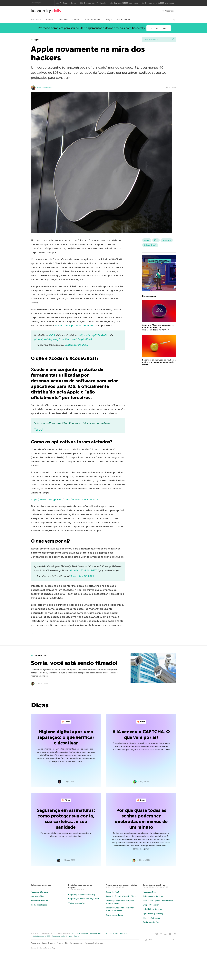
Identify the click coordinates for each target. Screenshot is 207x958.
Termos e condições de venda (62, 936)
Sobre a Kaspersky (48, 943)
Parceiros (60, 943)
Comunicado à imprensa (94, 943)
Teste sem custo (158, 28)
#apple (52, 339)
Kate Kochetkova (44, 87)
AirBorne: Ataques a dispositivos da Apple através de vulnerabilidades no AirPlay (158, 327)
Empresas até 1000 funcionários (126, 3)
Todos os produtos (76, 903)
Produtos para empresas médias (121, 885)
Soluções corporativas (154, 885)
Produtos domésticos (68, 3)
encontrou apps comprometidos (74, 325)
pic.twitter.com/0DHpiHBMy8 (74, 339)
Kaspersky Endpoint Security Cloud (83, 899)
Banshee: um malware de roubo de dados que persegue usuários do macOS (159, 362)
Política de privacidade (80, 933)
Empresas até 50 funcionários (95, 3)
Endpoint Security (151, 905)
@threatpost (41, 339)
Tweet (39, 429)
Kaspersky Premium (39, 901)
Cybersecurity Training (153, 914)
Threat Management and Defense (158, 901)
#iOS (52, 335)
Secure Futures (123, 19)
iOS (156, 240)
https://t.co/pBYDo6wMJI (94, 335)
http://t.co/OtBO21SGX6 (83, 570)
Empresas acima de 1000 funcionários (159, 3)
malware (167, 240)
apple (36, 39)
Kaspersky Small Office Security (81, 894)
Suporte (75, 19)
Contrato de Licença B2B (118, 933)
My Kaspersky (168, 11)
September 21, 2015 (76, 344)
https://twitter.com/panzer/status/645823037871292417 (64, 499)
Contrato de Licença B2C (41, 936)
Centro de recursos (93, 19)
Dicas (67, 722)
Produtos (35, 19)
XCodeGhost (150, 245)
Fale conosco (35, 943)
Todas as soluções (39, 905)
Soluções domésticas (41, 885)
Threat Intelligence (151, 918)
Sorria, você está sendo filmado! (74, 663)
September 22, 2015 (82, 576)
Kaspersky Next (112, 892)
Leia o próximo (40, 655)
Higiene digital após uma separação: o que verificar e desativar (65, 737)
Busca (173, 39)
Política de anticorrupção (98, 933)
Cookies (76, 936)
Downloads (63, 19)
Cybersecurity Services (153, 896)
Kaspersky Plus (37, 896)
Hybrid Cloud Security (152, 909)
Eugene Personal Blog (47, 948)
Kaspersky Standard (39, 892)
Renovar (49, 19)
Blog (108, 19)
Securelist (34, 948)
